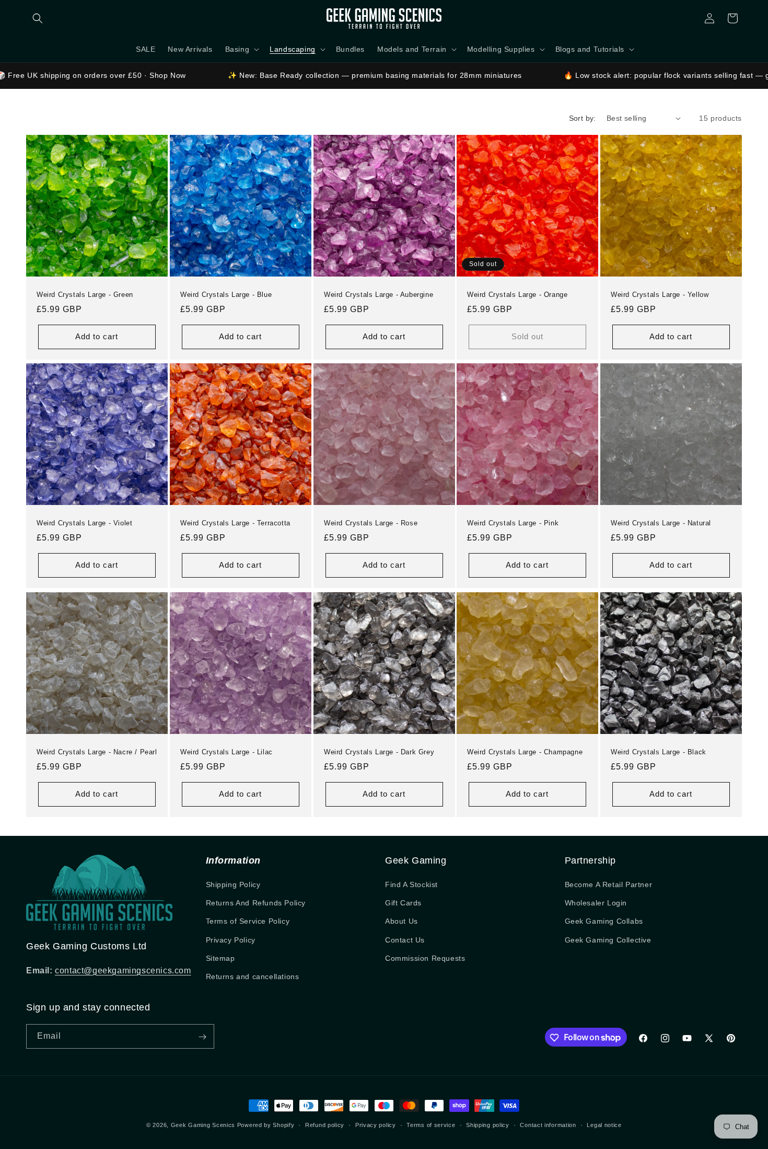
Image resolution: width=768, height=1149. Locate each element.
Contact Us (405, 940)
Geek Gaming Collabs (604, 921)
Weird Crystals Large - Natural (661, 523)
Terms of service (430, 1124)
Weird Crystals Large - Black (658, 752)
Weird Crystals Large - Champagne (525, 752)
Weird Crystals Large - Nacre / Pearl (97, 752)
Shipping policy (487, 1124)
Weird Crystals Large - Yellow (659, 294)
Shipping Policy (233, 884)
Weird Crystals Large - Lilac (226, 752)
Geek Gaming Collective (608, 940)
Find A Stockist (411, 884)
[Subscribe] (202, 1037)
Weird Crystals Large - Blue (226, 294)
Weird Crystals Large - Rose (370, 523)
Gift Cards (403, 903)
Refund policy (324, 1124)
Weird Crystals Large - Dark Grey (379, 752)
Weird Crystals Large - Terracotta (235, 523)
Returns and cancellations (252, 976)
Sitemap (220, 958)
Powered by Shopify (266, 1125)
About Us (401, 921)
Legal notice (604, 1124)
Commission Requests (425, 958)
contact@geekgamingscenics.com (123, 970)
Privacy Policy (230, 940)
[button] (37, 18)
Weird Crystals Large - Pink (512, 523)
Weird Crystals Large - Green (85, 294)
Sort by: (582, 118)
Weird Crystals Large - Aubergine (378, 294)
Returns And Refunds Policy (256, 903)
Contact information (548, 1124)
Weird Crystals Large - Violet (84, 523)
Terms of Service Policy (248, 921)
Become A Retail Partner (609, 884)
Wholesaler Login (596, 903)
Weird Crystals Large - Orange (517, 294)
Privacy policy (375, 1124)
